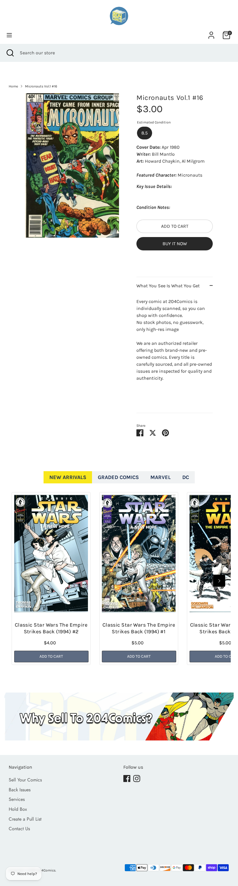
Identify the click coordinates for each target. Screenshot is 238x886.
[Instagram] (136, 778)
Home (13, 86)
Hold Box (18, 809)
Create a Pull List (25, 819)
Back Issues (19, 789)
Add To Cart (51, 656)
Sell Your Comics (25, 779)
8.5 (144, 133)
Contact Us (19, 828)
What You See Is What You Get (168, 285)
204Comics (46, 870)
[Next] (219, 581)
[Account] (211, 32)
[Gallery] (72, 165)
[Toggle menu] (9, 35)
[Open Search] (9, 53)
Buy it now (175, 243)
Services (17, 799)
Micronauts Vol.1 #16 (41, 86)
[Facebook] (126, 778)
